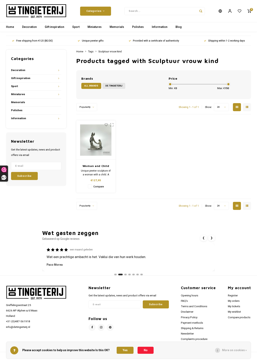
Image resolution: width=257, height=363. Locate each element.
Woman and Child (96, 166)
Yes (125, 350)
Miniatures (95, 27)
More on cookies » (234, 350)
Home (10, 27)
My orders (234, 301)
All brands (91, 85)
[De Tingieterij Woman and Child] (95, 140)
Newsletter (187, 334)
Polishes (138, 27)
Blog (178, 27)
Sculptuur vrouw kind (110, 51)
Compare (98, 186)
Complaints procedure (194, 339)
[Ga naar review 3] (125, 274)
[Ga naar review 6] (137, 274)
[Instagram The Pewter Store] (101, 327)
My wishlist (234, 312)
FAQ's (184, 301)
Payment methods (192, 323)
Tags (91, 51)
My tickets (234, 306)
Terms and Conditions (194, 306)
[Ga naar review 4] (129, 274)
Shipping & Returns (192, 328)
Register (233, 296)
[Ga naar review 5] (133, 274)
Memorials (117, 27)
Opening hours (189, 296)
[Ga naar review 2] (120, 274)
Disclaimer (187, 312)
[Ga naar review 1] (115, 274)
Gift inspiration (54, 27)
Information (159, 27)
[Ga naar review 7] (141, 274)
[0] (249, 11)
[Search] (201, 11)
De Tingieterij (113, 85)
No (146, 350)
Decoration (29, 27)
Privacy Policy (189, 317)
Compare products (239, 317)
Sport (76, 27)
